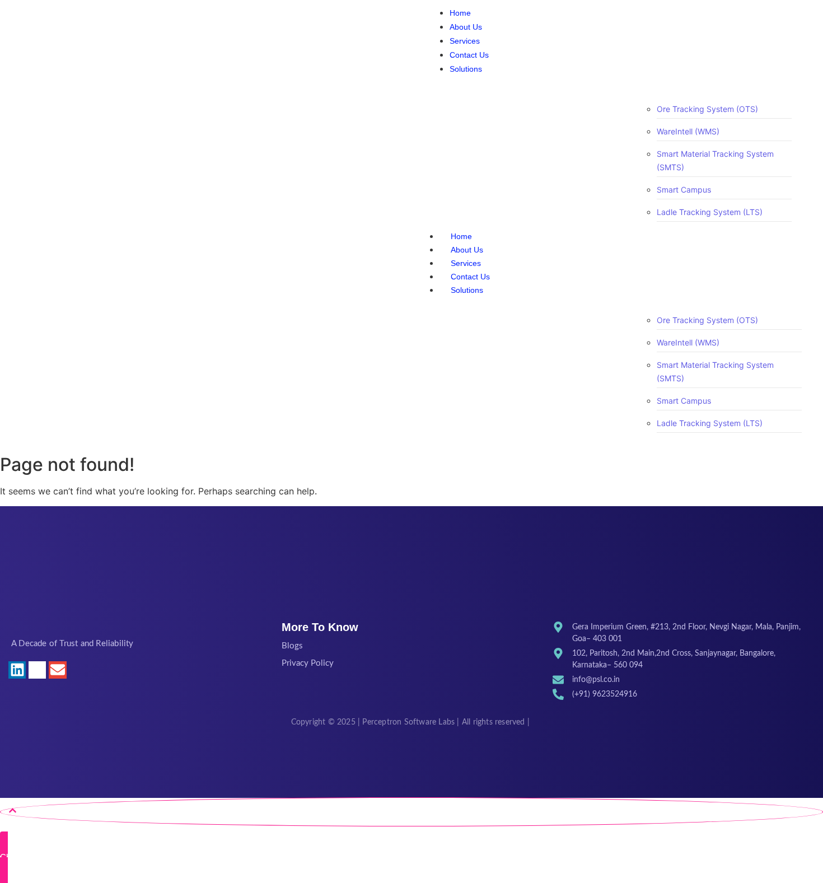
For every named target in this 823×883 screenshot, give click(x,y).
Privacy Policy (308, 663)
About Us (467, 249)
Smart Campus (684, 189)
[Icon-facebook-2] (78, 670)
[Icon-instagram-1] (37, 670)
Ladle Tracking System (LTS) (710, 212)
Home (461, 236)
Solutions (467, 290)
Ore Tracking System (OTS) (707, 109)
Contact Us (470, 276)
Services (466, 263)
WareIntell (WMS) (688, 131)
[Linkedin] (17, 670)
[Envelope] (57, 670)
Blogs (292, 646)
